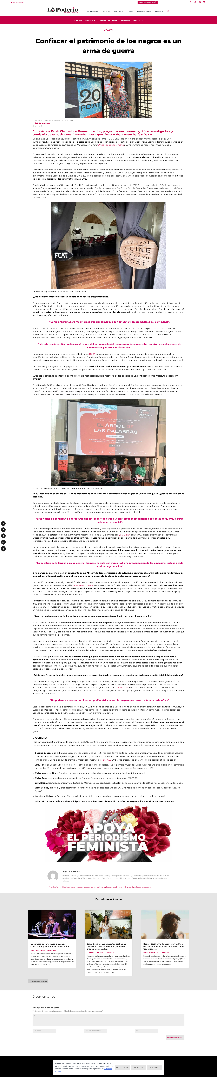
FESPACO (107, 760)
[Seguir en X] (195, 2)
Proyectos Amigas (144, 11)
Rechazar (138, 1067)
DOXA (92, 354)
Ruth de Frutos (38, 950)
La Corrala (125, 20)
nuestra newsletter (18, 2)
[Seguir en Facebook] (191, 2)
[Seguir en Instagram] (200, 2)
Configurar (154, 1067)
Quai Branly (124, 535)
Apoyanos (106, 11)
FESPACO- (123, 687)
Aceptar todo (122, 1067)
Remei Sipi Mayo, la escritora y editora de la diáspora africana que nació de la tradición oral (163, 946)
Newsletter (118, 11)
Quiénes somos (92, 11)
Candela (78, 20)
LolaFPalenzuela (95, 953)
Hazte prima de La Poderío (147, 2)
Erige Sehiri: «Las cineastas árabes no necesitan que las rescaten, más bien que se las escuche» (106, 946)
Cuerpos (102, 20)
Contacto (159, 11)
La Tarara (112, 20)
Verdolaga (90, 20)
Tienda (130, 11)
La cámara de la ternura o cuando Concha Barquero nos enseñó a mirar (50, 945)
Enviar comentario (175, 1038)
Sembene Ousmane (83, 585)
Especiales (138, 20)
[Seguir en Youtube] (204, 2)
